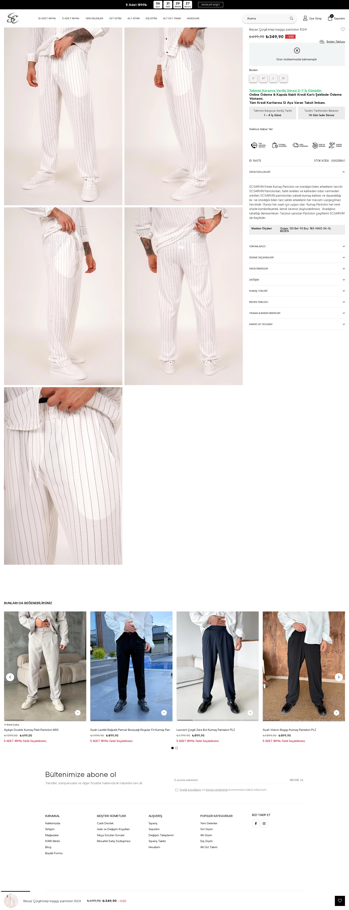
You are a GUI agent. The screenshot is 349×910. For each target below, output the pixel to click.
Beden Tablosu (258, 302)
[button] (172, 748)
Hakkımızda (52, 823)
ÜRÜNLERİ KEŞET (210, 4)
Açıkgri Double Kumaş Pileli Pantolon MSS (31, 730)
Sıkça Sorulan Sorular (111, 835)
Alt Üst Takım (209, 847)
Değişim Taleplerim (161, 835)
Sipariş (153, 823)
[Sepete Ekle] (78, 713)
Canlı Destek (105, 823)
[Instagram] (264, 823)
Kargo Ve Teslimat (261, 324)
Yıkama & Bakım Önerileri (264, 313)
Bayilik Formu (54, 853)
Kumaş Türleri (258, 290)
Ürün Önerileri (258, 268)
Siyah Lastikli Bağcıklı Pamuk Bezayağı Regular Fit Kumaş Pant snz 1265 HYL (131, 730)
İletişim (50, 829)
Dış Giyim (206, 841)
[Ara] (291, 18)
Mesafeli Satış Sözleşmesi (113, 841)
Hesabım (154, 847)
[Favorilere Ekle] (343, 30)
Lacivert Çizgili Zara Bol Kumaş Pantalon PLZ (206, 730)
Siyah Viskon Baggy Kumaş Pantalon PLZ (289, 730)
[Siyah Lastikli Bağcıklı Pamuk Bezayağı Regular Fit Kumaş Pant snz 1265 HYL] (131, 666)
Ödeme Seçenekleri (261, 257)
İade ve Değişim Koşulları (113, 829)
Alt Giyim (206, 835)
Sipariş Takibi (157, 841)
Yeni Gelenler (209, 823)
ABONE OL (297, 780)
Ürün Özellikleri (259, 172)
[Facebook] (256, 823)
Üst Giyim (206, 829)
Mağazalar (52, 835)
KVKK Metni (52, 841)
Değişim (254, 279)
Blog (48, 847)
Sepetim (154, 829)
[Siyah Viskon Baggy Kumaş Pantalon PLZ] (304, 666)
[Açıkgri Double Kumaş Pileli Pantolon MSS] (45, 666)
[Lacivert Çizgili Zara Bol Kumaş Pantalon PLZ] (218, 666)
